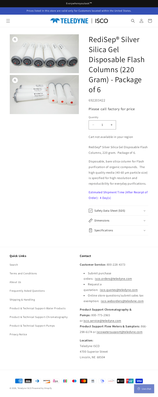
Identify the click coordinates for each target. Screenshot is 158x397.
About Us (15, 282)
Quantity (93, 117)
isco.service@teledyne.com (102, 321)
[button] (8, 21)
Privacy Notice (18, 334)
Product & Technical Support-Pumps (32, 325)
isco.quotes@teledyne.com (119, 290)
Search (14, 264)
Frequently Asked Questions (27, 290)
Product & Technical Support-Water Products (38, 308)
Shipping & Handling (22, 299)
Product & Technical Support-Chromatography (38, 317)
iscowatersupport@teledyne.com (119, 332)
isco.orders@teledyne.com (113, 279)
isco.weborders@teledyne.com (122, 301)
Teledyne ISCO (25, 388)
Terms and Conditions (23, 273)
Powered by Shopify (42, 388)
